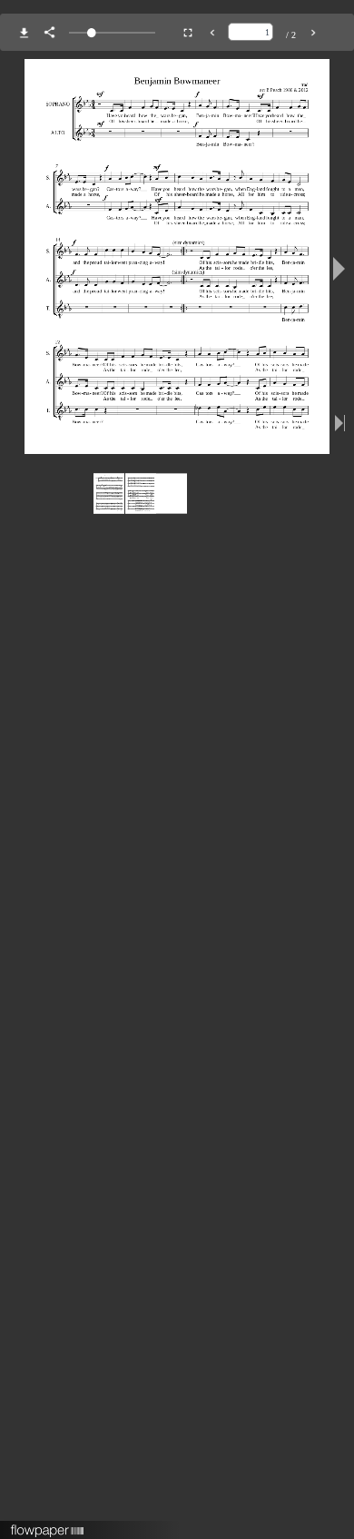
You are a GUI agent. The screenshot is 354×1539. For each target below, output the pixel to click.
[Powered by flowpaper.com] (47, 1524)
